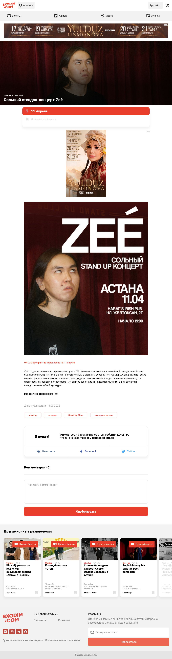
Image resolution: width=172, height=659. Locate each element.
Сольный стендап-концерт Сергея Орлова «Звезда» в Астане (96, 570)
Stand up (8, 96)
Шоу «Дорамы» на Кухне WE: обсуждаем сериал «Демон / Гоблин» (18, 570)
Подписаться (129, 641)
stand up (33, 415)
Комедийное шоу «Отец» (56, 567)
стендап (52, 415)
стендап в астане (104, 415)
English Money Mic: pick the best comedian (134, 569)
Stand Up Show (75, 415)
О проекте (40, 620)
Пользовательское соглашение (62, 640)
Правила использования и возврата (23, 640)
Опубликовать (86, 511)
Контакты (64, 620)
